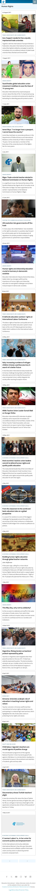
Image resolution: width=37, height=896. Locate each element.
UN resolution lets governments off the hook (18, 218)
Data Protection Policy (22, 890)
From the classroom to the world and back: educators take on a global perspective (18, 504)
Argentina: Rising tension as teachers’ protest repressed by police (18, 647)
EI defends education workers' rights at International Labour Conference (18, 311)
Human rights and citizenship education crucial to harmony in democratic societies (18, 264)
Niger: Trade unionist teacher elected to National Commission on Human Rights (18, 172)
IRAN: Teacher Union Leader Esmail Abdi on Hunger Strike (18, 407)
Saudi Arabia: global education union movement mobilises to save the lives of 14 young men (18, 78)
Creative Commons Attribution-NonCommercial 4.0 (16, 887)
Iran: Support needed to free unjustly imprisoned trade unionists (18, 33)
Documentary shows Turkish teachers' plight (18, 787)
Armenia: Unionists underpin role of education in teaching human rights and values (18, 694)
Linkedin (30, 877)
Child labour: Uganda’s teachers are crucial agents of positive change (18, 741)
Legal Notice (12, 890)
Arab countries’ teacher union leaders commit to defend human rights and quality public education (18, 456)
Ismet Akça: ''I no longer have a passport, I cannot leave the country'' (18, 125)
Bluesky (25, 877)
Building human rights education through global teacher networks (18, 554)
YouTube (16, 877)
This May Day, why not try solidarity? (18, 601)
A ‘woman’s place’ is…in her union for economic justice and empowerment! (18, 833)
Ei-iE (2, 2)
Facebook (7, 877)
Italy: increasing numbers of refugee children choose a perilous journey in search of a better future (18, 358)
